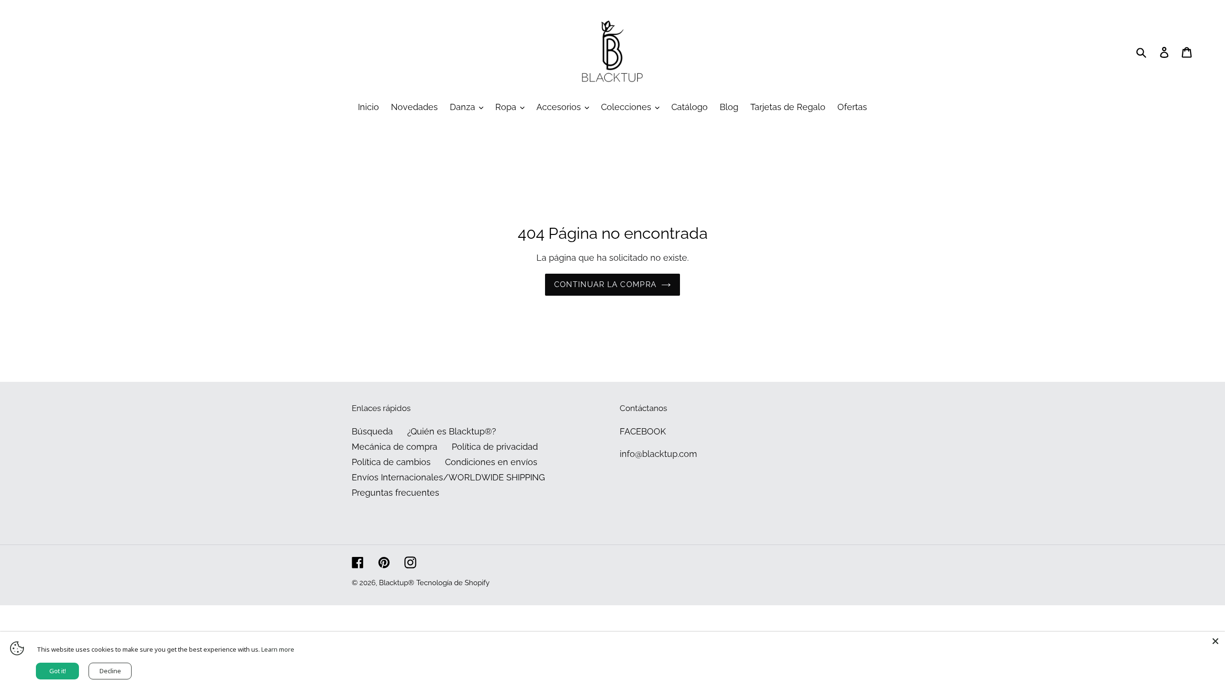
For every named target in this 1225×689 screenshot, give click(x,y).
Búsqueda (372, 431)
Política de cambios (391, 462)
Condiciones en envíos (491, 462)
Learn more (277, 649)
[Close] (1215, 641)
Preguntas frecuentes (395, 493)
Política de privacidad (495, 447)
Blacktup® (396, 582)
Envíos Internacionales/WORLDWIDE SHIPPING (448, 477)
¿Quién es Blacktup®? (451, 431)
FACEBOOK (643, 431)
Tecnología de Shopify (453, 582)
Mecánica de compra (394, 447)
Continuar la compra (605, 284)
